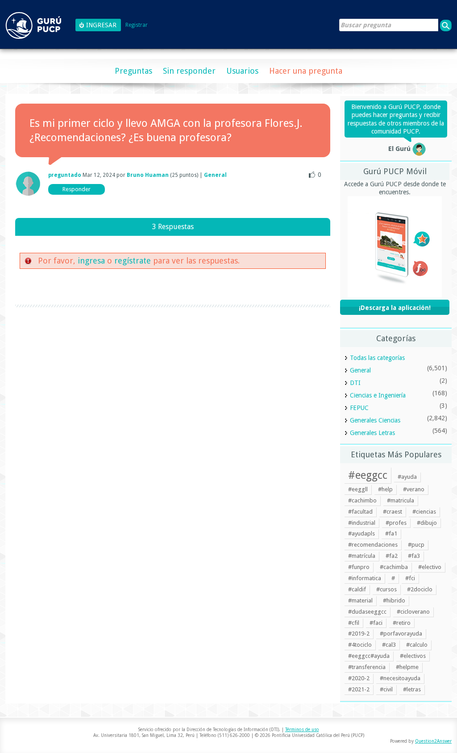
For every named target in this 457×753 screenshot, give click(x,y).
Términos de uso (302, 729)
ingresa (91, 260)
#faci (376, 622)
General (215, 175)
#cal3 (389, 644)
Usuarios (242, 70)
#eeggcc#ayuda (369, 656)
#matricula (400, 500)
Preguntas (133, 70)
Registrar (136, 25)
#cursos (386, 589)
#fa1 (391, 533)
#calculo (417, 644)
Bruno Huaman (148, 175)
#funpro (359, 567)
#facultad (360, 511)
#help (385, 489)
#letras (412, 689)
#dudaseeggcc (367, 611)
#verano (413, 489)
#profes (396, 522)
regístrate (132, 260)
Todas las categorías (377, 357)
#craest (392, 511)
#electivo (429, 567)
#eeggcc (367, 475)
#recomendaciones (373, 544)
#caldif (357, 589)
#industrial (361, 522)
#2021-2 (359, 689)
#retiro (402, 622)
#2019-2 (359, 633)
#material (360, 600)
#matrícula (361, 555)
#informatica (364, 578)
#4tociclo (360, 644)
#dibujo (427, 522)
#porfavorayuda (401, 633)
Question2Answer (433, 741)
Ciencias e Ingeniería (378, 395)
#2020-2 (359, 678)
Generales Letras (372, 432)
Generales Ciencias (375, 420)
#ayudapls (361, 533)
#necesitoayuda (400, 678)
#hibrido (394, 600)
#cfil (353, 622)
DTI (355, 382)
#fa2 (392, 555)
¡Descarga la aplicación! (395, 307)
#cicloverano (413, 611)
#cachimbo (362, 500)
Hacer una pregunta (305, 70)
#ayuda (407, 476)
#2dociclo (419, 589)
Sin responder (189, 70)
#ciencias (424, 511)
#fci (410, 578)
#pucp (416, 544)
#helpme (407, 667)
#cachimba (394, 567)
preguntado (64, 175)
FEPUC (359, 407)
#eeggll (358, 489)
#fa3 (414, 555)
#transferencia (367, 667)
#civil (386, 689)
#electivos (413, 656)
